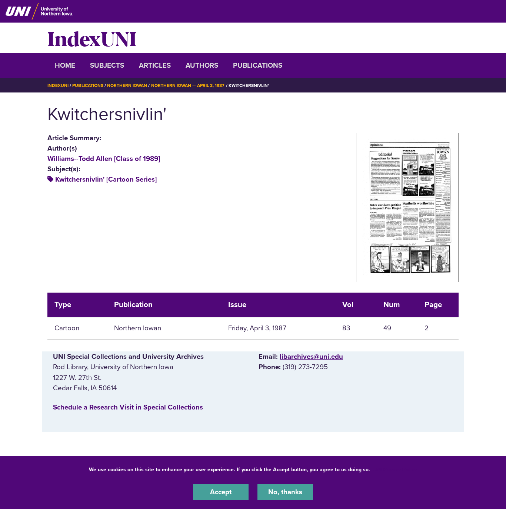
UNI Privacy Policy (395, 469)
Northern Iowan (127, 85)
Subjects (107, 65)
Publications (257, 65)
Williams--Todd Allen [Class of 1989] (103, 159)
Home (65, 65)
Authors (202, 65)
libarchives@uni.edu (311, 357)
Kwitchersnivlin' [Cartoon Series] (106, 179)
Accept (221, 492)
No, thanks (285, 492)
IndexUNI (91, 37)
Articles (155, 65)
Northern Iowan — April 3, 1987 (188, 85)
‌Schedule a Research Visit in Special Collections (128, 407)
